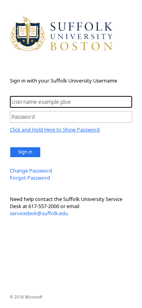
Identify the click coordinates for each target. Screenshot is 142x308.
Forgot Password (30, 177)
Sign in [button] (25, 152)
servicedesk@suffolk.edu (39, 213)
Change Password (31, 170)
